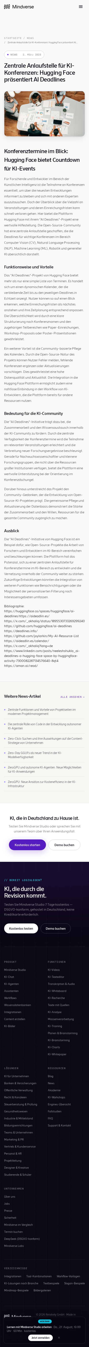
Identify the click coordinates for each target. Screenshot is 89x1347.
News (30, 38)
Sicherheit (10, 1217)
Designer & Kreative (16, 1167)
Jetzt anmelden (40, 1337)
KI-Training (55, 1026)
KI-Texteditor (56, 976)
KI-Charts (54, 1047)
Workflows (10, 998)
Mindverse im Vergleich (18, 1224)
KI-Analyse (54, 1012)
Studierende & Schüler (17, 1174)
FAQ (50, 1118)
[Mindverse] (19, 6)
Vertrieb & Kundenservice (20, 1146)
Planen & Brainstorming (63, 1033)
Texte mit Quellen (58, 1005)
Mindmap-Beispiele (16, 1290)
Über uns (9, 1196)
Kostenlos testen (21, 928)
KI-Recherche (56, 998)
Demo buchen (64, 845)
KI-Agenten (11, 984)
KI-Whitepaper (57, 1054)
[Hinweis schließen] (59, 1338)
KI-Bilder (9, 1026)
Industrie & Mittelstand (18, 1118)
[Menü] (81, 6)
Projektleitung (13, 1160)
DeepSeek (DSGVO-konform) (22, 1238)
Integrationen (12, 1012)
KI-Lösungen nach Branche (21, 1283)
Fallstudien (54, 1111)
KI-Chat (9, 976)
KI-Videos (54, 969)
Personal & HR (13, 1153)
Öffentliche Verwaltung (18, 1090)
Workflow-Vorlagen (68, 1276)
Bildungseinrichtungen (18, 1125)
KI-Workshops (56, 1097)
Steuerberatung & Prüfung (20, 1104)
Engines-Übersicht (59, 1104)
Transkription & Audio (61, 984)
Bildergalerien (42, 1290)
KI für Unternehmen (16, 1076)
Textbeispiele (51, 1283)
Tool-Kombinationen (39, 1276)
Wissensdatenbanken (17, 1005)
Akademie (54, 1090)
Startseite (13, 38)
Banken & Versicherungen (20, 1083)
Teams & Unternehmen (18, 1132)
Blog (50, 1076)
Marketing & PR (14, 1139)
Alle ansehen (73, 696)
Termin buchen (13, 1231)
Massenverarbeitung (61, 1019)
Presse (8, 1210)
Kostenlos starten (27, 845)
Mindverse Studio (15, 969)
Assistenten (11, 991)
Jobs (7, 1203)
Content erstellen (14, 1019)
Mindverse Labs (14, 1245)
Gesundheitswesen (16, 1111)
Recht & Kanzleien (15, 1097)
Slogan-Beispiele (74, 1283)
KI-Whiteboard (57, 991)
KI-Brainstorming (59, 1040)
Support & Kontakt (59, 1125)
